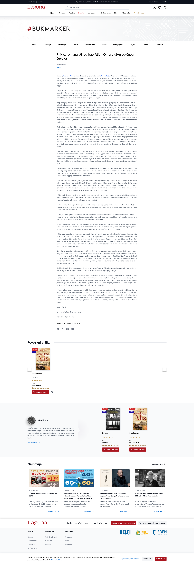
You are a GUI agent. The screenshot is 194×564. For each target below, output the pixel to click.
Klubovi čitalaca (153, 2)
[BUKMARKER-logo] (48, 28)
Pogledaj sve (157, 464)
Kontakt (164, 2)
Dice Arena (41, 2)
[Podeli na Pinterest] (67, 329)
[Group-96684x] (160, 532)
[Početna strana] (36, 7)
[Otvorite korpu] (165, 7)
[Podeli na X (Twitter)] (62, 329)
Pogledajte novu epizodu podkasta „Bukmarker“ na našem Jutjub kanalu (97, 2)
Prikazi (59, 67)
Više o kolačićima (56, 560)
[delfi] (125, 532)
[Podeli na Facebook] (58, 329)
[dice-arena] (141, 532)
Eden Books (31, 2)
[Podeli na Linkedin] (72, 329)
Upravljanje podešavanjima (130, 559)
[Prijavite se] (154, 7)
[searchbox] (97, 7)
